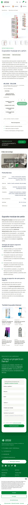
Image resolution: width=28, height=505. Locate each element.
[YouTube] (9, 466)
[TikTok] (12, 466)
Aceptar (14, 492)
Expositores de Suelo (13, 10)
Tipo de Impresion (8, 88)
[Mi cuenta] (20, 2)
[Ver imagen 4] (21, 42)
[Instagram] (3, 466)
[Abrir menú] (25, 2)
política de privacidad (17, 422)
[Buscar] (17, 2)
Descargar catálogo (15, 461)
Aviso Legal (22, 503)
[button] (26, 479)
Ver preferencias (14, 500)
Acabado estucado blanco (10, 102)
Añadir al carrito (22, 103)
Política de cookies (7, 503)
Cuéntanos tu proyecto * (9, 413)
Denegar (14, 496)
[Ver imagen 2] (9, 42)
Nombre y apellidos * (8, 386)
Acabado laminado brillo (10, 109)
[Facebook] (6, 466)
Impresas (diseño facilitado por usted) (10, 94)
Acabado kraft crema (9, 105)
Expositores (4, 10)
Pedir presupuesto (15, 122)
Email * (5, 396)
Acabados (6, 97)
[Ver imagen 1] (4, 42)
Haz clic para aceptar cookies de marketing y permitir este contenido (14, 160)
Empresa (5, 391)
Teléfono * (6, 402)
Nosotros (17, 475)
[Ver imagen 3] (15, 42)
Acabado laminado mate (10, 112)
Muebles (4, 475)
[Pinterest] (15, 466)
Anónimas (7, 91)
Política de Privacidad (15, 503)
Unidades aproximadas (8, 407)
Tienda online (18, 472)
